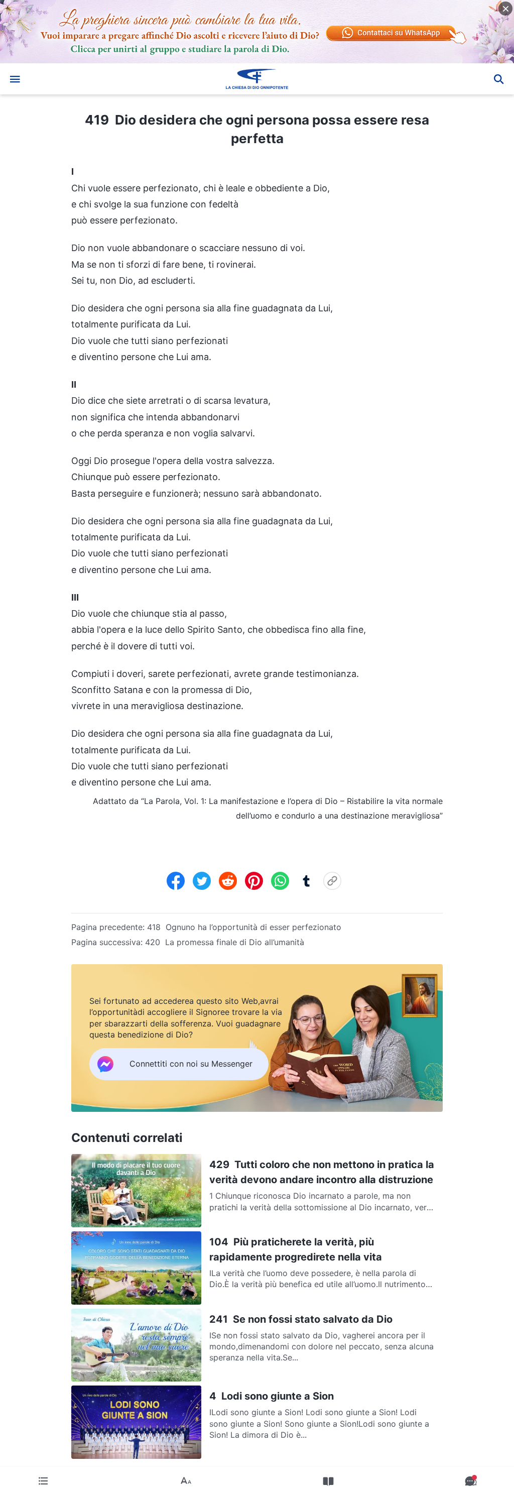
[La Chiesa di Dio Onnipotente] (257, 78)
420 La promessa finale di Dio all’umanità (224, 942)
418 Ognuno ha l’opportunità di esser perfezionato (244, 927)
